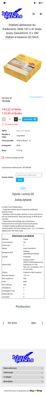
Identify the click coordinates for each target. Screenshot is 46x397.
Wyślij (20, 180)
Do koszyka (28, 119)
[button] (41, 3)
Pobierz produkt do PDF (14, 158)
